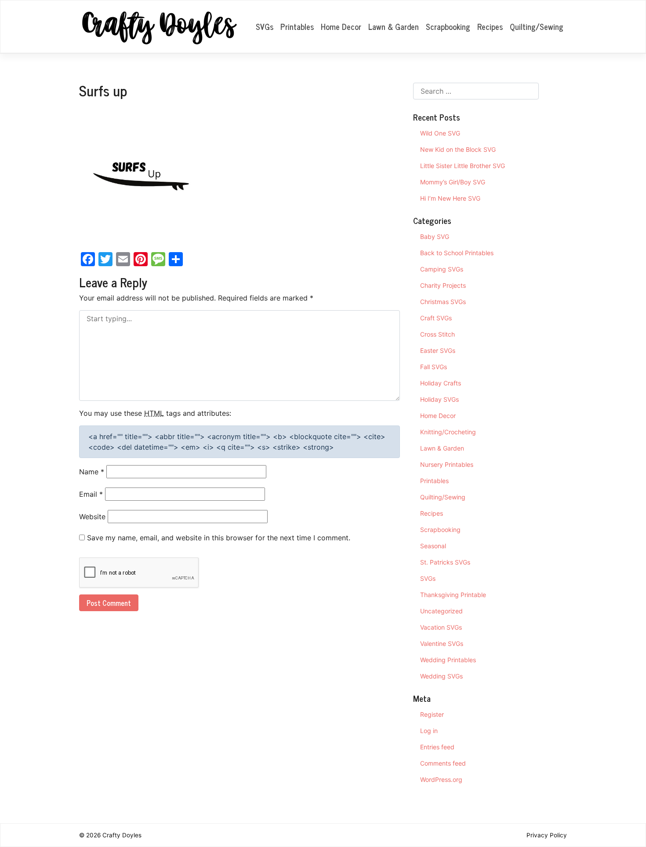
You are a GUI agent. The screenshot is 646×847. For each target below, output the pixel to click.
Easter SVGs (437, 350)
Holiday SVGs (439, 399)
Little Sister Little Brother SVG (462, 165)
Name (91, 471)
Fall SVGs (433, 366)
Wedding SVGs (441, 676)
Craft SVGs (436, 318)
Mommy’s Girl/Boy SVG (452, 182)
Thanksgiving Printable (453, 594)
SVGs (264, 26)
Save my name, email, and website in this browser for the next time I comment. (218, 537)
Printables (297, 26)
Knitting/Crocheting (448, 432)
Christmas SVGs (443, 301)
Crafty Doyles (122, 835)
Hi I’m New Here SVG (450, 198)
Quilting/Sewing (536, 26)
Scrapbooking (448, 26)
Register (432, 714)
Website (92, 516)
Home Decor (341, 26)
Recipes (490, 26)
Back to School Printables (457, 253)
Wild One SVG (440, 133)
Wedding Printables (448, 660)
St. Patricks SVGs (445, 562)
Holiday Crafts (440, 383)
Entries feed (437, 747)
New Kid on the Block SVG (458, 149)
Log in (429, 730)
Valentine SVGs (441, 643)
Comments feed (443, 763)
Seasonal (433, 546)
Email (91, 494)
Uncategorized (441, 611)
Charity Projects (443, 285)
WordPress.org (441, 779)
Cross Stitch (437, 334)
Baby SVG (434, 236)
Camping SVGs (441, 269)
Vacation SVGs (441, 627)
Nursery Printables (446, 464)
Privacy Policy (546, 835)
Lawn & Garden (393, 26)
